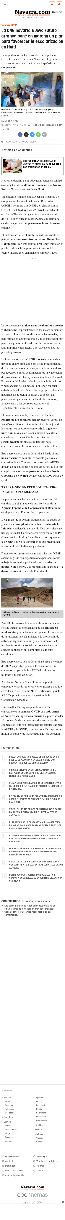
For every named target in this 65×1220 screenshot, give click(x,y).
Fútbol (39, 1101)
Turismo (40, 1166)
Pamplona (8, 1117)
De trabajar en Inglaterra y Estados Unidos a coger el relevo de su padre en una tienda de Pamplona (35, 799)
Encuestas (9, 1137)
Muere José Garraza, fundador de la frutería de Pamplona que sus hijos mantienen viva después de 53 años (35, 852)
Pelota (39, 1109)
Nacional (39, 1125)
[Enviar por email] (44, 134)
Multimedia (40, 1134)
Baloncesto (41, 1105)
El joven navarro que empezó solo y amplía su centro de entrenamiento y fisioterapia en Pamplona (35, 838)
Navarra (7, 1097)
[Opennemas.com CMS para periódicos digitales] (32, 1198)
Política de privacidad (15, 1175)
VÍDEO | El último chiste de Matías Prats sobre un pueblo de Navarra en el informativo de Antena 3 (35, 812)
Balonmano (41, 1113)
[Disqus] (31, 961)
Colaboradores (11, 1129)
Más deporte (41, 1120)
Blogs (7, 1133)
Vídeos (39, 1142)
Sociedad (9, 1113)
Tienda (39, 1170)
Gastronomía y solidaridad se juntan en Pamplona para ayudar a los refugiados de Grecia (42, 164)
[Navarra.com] (32, 12)
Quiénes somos (12, 1156)
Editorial (8, 1126)
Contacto (9, 1161)
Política (8, 1101)
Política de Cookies (14, 1170)
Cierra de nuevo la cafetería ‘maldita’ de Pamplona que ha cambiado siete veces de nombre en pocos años (32, 773)
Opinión (7, 1122)
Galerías (39, 1138)
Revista (38, 1129)
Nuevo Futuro (29, 142)
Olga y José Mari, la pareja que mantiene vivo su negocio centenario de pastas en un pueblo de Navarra (35, 786)
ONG (18, 142)
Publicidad (10, 1166)
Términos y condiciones (35, 901)
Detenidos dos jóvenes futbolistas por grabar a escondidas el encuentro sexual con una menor (35, 878)
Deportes (39, 1097)
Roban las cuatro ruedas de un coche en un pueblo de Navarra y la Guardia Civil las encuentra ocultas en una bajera (34, 760)
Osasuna (8, 1141)
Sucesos (9, 1105)
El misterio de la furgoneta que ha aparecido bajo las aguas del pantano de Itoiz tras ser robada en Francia (35, 825)
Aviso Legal (41, 1156)
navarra (10, 142)
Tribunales (9, 1109)
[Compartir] (20, 134)
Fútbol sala (41, 1116)
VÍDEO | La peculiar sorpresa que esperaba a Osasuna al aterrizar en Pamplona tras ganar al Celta (36, 865)
